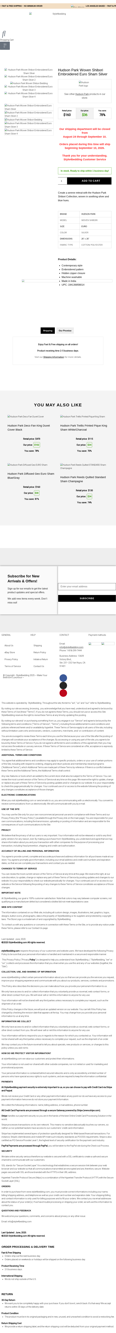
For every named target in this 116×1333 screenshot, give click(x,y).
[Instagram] (63, 685)
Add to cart (91, 181)
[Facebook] (63, 678)
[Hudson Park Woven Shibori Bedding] (29, 83)
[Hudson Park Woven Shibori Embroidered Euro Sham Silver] (29, 73)
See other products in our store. (84, 96)
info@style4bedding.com (71, 647)
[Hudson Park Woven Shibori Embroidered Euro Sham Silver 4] (29, 97)
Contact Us (39, 666)
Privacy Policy (11, 659)
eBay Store (10, 652)
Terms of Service (13, 666)
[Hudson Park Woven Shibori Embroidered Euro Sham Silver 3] (29, 90)
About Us (9, 645)
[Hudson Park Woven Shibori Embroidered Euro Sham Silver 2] (29, 80)
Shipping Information (53, 357)
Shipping (38, 645)
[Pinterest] (63, 693)
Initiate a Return (41, 659)
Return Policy (40, 652)
